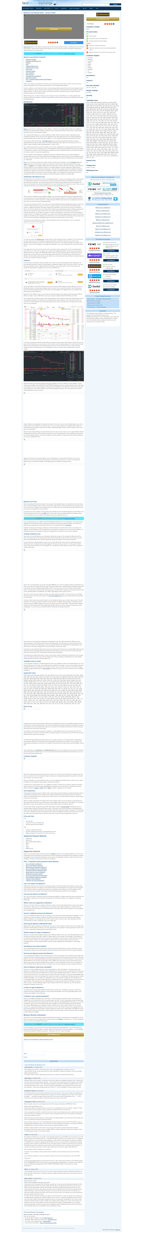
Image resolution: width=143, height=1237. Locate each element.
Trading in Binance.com (32, 66)
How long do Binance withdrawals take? (36, 870)
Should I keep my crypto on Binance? (35, 872)
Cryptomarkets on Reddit (93, 303)
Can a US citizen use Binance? (34, 864)
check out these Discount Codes (48, 1223)
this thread (68, 525)
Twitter (41, 788)
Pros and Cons (30, 74)
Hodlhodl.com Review (94, 282)
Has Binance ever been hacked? (34, 874)
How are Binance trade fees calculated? (36, 877)
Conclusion (29, 81)
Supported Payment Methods (33, 76)
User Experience (30, 72)
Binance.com (40, 239)
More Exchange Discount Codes (102, 193)
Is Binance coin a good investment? (35, 880)
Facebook (74, 162)
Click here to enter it (69, 53)
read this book (46, 1221)
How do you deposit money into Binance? (36, 875)
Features (28, 62)
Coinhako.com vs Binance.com (103, 232)
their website (46, 668)
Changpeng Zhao (47, 141)
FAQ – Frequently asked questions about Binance (39, 79)
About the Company (31, 59)
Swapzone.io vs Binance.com (102, 216)
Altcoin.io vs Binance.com (102, 210)
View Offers (74, 42)
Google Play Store (49, 750)
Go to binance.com (54, 1034)
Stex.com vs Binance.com (103, 226)
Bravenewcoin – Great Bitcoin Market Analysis (99, 298)
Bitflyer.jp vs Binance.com (102, 219)
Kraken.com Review (94, 262)
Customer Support (30, 71)
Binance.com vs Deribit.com (103, 207)
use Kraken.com (48, 1218)
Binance (26, 129)
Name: (25, 1053)
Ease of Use (29, 69)
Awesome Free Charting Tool (94, 305)
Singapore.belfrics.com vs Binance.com (103, 223)
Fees (27, 64)
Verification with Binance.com (33, 61)
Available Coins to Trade (32, 67)
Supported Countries (31, 77)
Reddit (31, 165)
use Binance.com (52, 1219)
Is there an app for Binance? (33, 879)
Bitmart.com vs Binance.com (102, 213)
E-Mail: (25, 1057)
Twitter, (25, 164)
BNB (45, 513)
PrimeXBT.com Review (94, 250)
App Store (39, 750)
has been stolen (65, 806)
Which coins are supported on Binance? (36, 867)
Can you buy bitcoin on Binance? (34, 865)
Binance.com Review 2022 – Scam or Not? (32, 1228)
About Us (117, 1229)
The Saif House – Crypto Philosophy (96, 307)
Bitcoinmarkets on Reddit (93, 301)
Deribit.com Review (95, 292)
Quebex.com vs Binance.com (102, 235)
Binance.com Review (94, 272)
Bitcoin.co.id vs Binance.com (102, 229)
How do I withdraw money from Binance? (36, 869)
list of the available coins (55, 595)
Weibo (49, 788)
